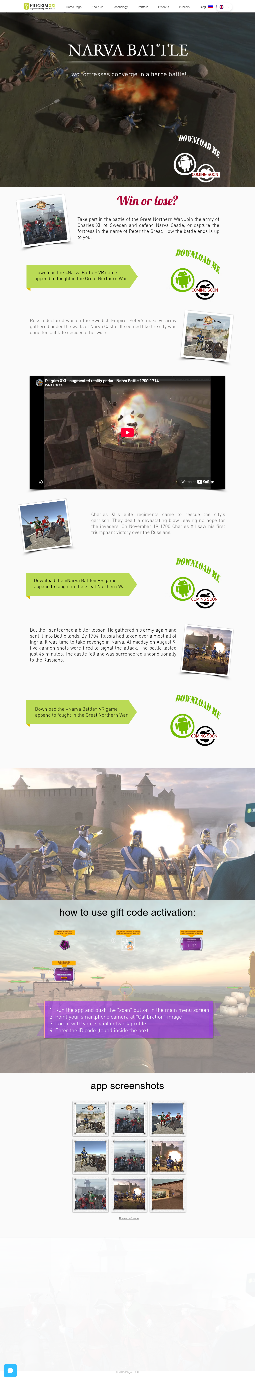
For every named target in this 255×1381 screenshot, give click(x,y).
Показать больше (129, 1218)
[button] (90, 1118)
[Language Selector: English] (224, 7)
